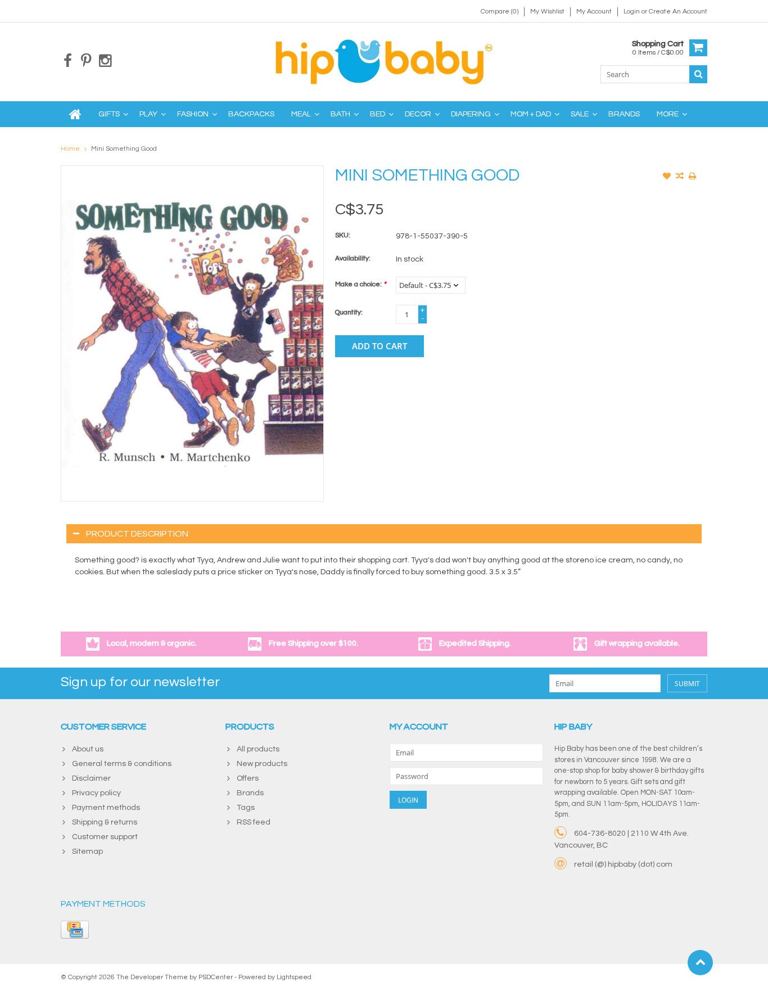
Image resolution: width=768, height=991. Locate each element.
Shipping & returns (104, 822)
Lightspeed (294, 977)
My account (594, 11)
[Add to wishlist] (667, 177)
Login (632, 11)
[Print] (693, 177)
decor (418, 114)
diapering (471, 114)
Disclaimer (91, 778)
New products (262, 764)
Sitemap (87, 851)
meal (301, 114)
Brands (624, 114)
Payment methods (106, 808)
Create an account (678, 11)
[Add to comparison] (680, 177)
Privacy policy (96, 793)
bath (340, 114)
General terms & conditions (121, 764)
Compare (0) (499, 11)
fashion (193, 114)
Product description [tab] (137, 533)
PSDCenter (215, 977)
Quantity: (349, 312)
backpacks (251, 114)
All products (258, 749)
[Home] (75, 114)
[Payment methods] (75, 930)
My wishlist (547, 11)
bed (377, 114)
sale (580, 114)
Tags (246, 808)
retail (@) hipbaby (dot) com (623, 864)
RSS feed (253, 822)
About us (87, 749)
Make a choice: (360, 284)
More (668, 114)
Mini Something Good (124, 148)
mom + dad (531, 114)
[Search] (698, 74)
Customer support (105, 837)
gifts (109, 114)
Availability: (353, 258)
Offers (248, 778)
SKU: (342, 235)
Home (70, 148)
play (148, 114)
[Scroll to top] (700, 962)
